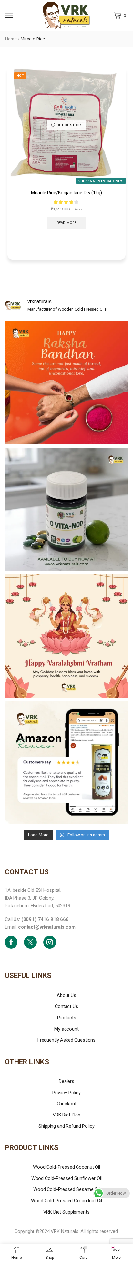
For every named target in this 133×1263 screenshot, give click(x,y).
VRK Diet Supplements (66, 1212)
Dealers (66, 1081)
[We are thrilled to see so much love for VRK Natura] (66, 762)
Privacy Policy (66, 1092)
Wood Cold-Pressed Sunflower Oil (66, 1178)
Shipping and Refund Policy (66, 1126)
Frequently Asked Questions (66, 1040)
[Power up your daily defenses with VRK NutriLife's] (66, 509)
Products (66, 1018)
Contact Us (66, 1006)
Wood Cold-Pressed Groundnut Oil (66, 1201)
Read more (67, 223)
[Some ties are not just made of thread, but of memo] (66, 382)
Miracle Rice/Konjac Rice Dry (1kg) (66, 193)
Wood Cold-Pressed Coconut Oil (66, 1167)
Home (10, 38)
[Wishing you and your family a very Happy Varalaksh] (66, 636)
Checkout (67, 1103)
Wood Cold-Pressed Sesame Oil (66, 1189)
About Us (66, 995)
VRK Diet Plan (66, 1115)
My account (66, 1029)
